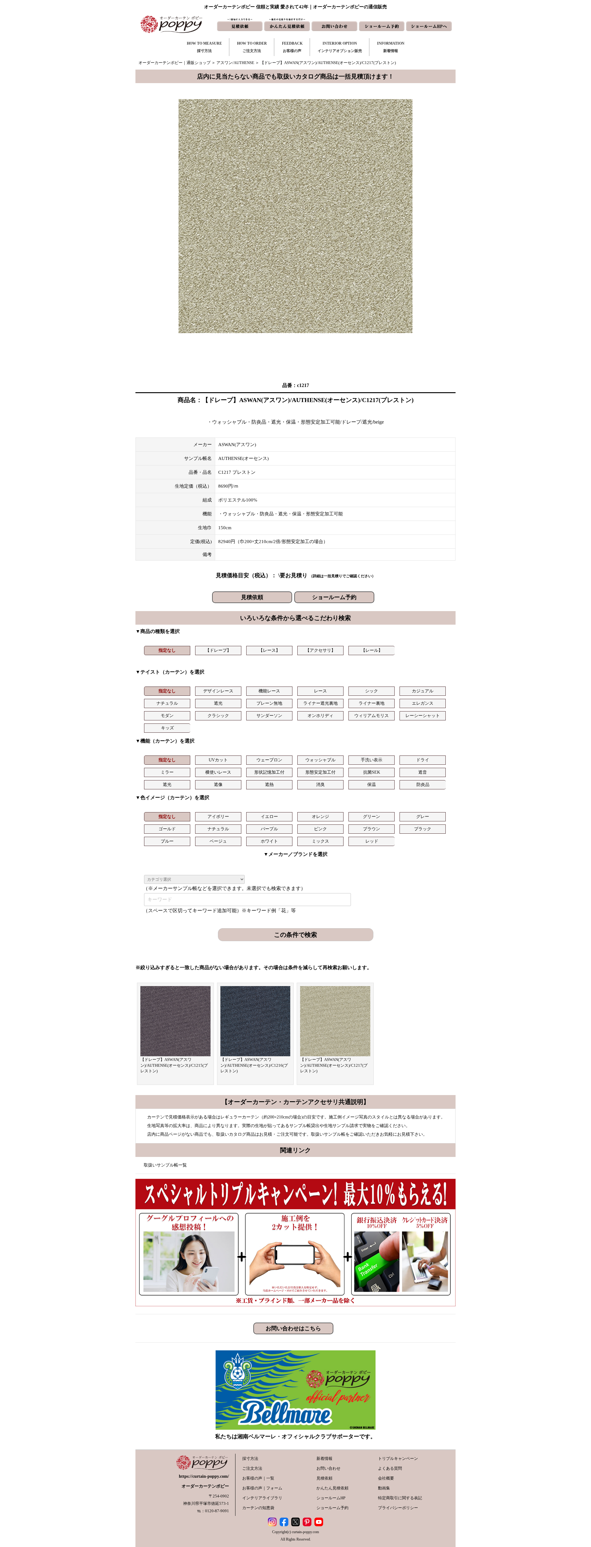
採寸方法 (250, 1458)
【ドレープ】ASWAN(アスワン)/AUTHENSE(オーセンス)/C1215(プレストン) (174, 1065)
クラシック (218, 715)
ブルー (167, 841)
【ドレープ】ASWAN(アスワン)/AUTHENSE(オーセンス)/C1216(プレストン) (254, 1065)
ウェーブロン (269, 760)
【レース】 (269, 650)
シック (371, 691)
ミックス (320, 841)
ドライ (422, 760)
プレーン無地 (269, 703)
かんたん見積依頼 (332, 1488)
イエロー (269, 816)
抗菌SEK (371, 772)
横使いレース (218, 772)
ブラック (422, 829)
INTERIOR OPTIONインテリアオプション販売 (340, 47)
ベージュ (218, 841)
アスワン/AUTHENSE (235, 62)
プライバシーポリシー (398, 1507)
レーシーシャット (422, 715)
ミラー (167, 772)
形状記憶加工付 (269, 772)
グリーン (371, 816)
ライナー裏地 (371, 703)
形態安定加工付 (320, 772)
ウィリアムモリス (371, 715)
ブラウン (371, 829)
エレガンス (422, 703)
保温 (371, 784)
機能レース (269, 691)
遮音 (422, 772)
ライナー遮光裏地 (320, 703)
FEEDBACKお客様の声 (292, 47)
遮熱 (269, 784)
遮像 (218, 784)
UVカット (218, 760)
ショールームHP (330, 1498)
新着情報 (324, 1458)
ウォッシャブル (320, 760)
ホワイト (269, 841)
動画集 (384, 1488)
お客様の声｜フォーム (262, 1488)
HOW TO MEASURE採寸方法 (204, 47)
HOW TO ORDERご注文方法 (252, 47)
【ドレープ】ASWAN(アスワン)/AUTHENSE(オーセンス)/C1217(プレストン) (334, 1065)
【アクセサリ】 (320, 650)
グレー (422, 816)
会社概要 (386, 1478)
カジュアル (422, 691)
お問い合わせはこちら (293, 1328)
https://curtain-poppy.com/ (204, 1476)
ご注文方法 (252, 1468)
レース (320, 691)
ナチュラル (167, 703)
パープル (269, 829)
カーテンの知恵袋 (258, 1507)
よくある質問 (390, 1468)
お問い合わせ (328, 1468)
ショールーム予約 (334, 597)
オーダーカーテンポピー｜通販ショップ (175, 62)
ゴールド (167, 829)
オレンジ (320, 816)
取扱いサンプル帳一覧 (165, 1165)
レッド (371, 841)
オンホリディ (320, 715)
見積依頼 (252, 597)
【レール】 (372, 650)
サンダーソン (269, 715)
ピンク (320, 829)
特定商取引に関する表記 (400, 1498)
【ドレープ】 (218, 650)
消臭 (320, 784)
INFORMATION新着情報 (390, 47)
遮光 (218, 703)
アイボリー (218, 816)
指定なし (167, 650)
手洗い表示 (371, 760)
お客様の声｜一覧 (258, 1478)
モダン (167, 715)
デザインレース (218, 691)
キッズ (167, 728)
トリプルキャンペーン (398, 1458)
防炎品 (422, 784)
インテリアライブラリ (262, 1498)
